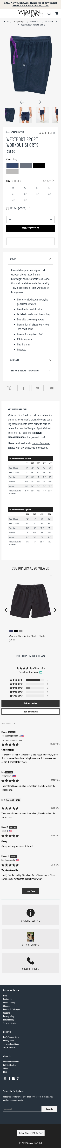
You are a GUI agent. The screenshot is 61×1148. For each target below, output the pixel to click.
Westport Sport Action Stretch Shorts (27, 636)
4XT (13, 193)
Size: (29, 181)
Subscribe (49, 1109)
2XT (37, 187)
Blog (5, 1071)
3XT (49, 187)
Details (13, 259)
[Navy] (12, 165)
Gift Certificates (9, 1064)
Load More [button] (30, 890)
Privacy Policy (8, 1016)
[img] (10, 744)
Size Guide (47, 180)
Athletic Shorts (51, 21)
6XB (25, 199)
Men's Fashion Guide (11, 1037)
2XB (25, 193)
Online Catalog (9, 1002)
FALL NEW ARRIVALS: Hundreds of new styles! (30, 4)
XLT (25, 187)
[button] (45, 132)
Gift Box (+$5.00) (18, 208)
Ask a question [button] (31, 711)
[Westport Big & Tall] (30, 13)
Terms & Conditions (11, 1044)
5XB (13, 199)
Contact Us (7, 999)
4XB (49, 193)
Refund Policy (8, 1019)
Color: (11, 159)
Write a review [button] (30, 703)
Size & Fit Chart (9, 1047)
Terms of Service (9, 1023)
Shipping (6, 1005)
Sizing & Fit (15, 360)
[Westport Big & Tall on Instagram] (13, 1079)
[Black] (39, 165)
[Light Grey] (12, 171)
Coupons (6, 1012)
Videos (5, 1068)
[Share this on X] (9, 388)
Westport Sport (19, 21)
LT (13, 187)
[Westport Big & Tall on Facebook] (9, 1079)
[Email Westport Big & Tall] (5, 1079)
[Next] (39, 102)
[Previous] (22, 102)
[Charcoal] (26, 165)
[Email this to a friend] (52, 388)
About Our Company (11, 1061)
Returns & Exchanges (11, 1009)
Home (6, 21)
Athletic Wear (35, 21)
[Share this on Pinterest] (38, 388)
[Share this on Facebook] (23, 388)
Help (5, 995)
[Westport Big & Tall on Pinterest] (18, 1079)
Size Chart (23, 415)
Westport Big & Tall (34, 1142)
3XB (37, 193)
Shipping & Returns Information (24, 370)
